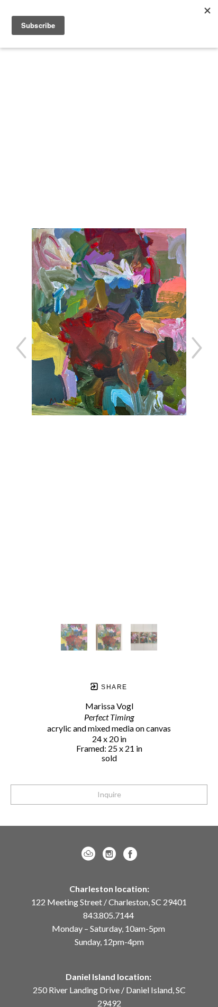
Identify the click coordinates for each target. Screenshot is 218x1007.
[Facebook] (130, 854)
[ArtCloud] (90, 854)
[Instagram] (111, 854)
